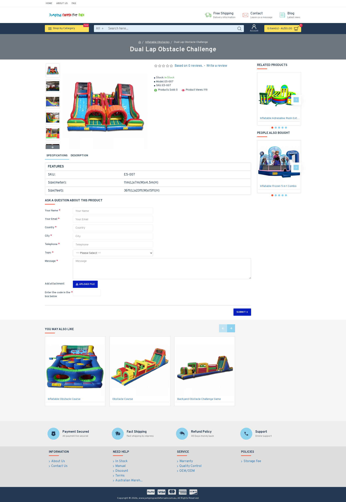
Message (50, 261)
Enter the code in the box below (57, 294)
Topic (48, 252)
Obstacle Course (122, 399)
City (47, 236)
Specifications (56, 155)
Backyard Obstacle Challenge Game (199, 399)
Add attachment (54, 283)
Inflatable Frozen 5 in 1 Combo (278, 186)
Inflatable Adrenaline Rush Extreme (280, 118)
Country (49, 227)
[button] (53, 64)
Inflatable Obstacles (157, 42)
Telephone (51, 244)
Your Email (51, 219)
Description (79, 155)
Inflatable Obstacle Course (64, 399)
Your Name (51, 210)
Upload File (87, 284)
